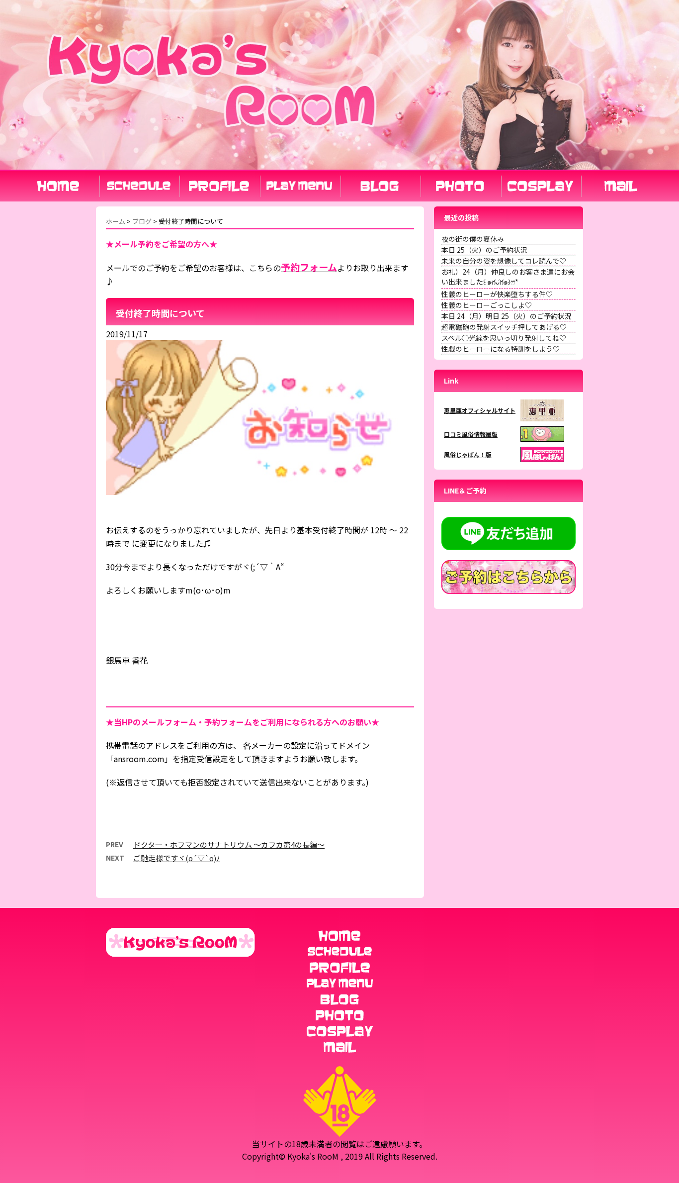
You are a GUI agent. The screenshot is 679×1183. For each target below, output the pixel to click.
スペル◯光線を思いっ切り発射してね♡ (503, 338)
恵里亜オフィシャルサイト (479, 410)
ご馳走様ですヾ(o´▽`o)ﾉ (176, 858)
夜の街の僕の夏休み (472, 239)
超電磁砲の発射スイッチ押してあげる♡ (504, 327)
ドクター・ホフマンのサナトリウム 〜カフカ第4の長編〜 (229, 844)
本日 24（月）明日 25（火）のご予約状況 (506, 316)
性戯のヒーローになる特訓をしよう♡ (500, 349)
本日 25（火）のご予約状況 (484, 250)
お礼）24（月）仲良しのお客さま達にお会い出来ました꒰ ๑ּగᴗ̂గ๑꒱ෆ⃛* (508, 277)
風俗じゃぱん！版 (468, 454)
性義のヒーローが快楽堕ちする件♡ (497, 294)
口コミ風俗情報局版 (471, 434)
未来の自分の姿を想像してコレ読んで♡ (503, 261)
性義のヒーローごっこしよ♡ (486, 305)
